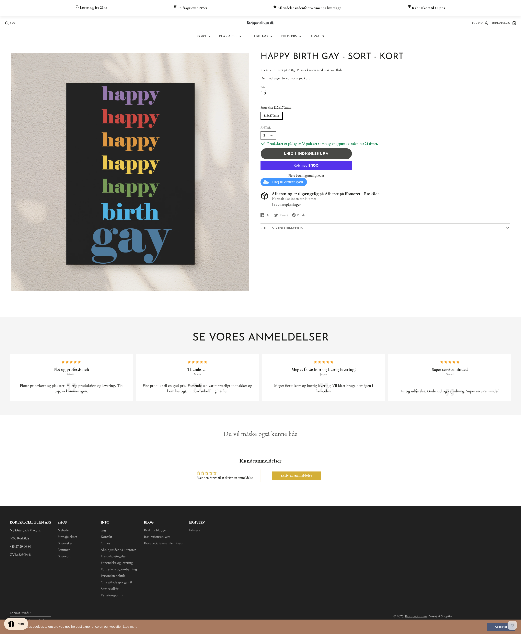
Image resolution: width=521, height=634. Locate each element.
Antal (265, 128)
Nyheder (64, 530)
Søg (103, 530)
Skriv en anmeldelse (296, 475)
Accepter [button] (501, 626)
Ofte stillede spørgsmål (116, 582)
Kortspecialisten (416, 616)
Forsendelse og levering (117, 563)
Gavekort (64, 556)
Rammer (64, 550)
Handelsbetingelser (114, 556)
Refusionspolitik (112, 595)
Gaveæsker (65, 543)
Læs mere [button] (130, 626)
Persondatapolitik (113, 576)
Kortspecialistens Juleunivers (163, 543)
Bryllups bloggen (155, 530)
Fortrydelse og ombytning (119, 569)
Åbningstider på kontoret (118, 550)
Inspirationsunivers (157, 537)
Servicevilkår (109, 589)
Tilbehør (259, 36)
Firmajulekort (67, 537)
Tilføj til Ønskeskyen (287, 182)
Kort (202, 36)
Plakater (228, 36)
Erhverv (289, 36)
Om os (105, 543)
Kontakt (106, 537)
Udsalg (316, 36)
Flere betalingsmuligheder (306, 175)
